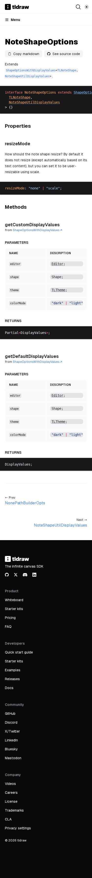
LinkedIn (11, 740)
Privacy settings (18, 828)
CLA (8, 819)
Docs (9, 688)
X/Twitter (12, 731)
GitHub (10, 713)
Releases (12, 679)
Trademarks (14, 810)
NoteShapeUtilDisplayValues (27, 76)
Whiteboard (14, 600)
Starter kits (14, 609)
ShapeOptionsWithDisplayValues (31, 70)
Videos (10, 784)
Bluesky (11, 749)
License (11, 801)
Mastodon (13, 758)
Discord (11, 722)
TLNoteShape (66, 70)
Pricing (10, 618)
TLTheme (58, 290)
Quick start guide (19, 652)
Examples (12, 670)
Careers (11, 793)
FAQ (8, 627)
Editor (57, 264)
